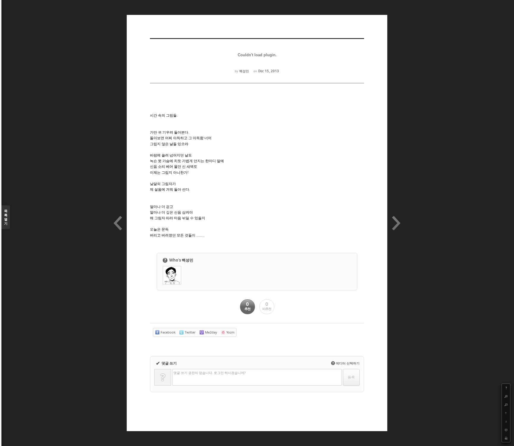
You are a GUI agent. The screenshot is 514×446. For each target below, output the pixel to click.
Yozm (229, 332)
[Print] (506, 438)
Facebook (167, 332)
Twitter (190, 332)
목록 (5, 217)
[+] (506, 396)
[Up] (506, 413)
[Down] (506, 421)
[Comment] (506, 429)
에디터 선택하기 (346, 363)
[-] (506, 404)
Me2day (210, 332)
